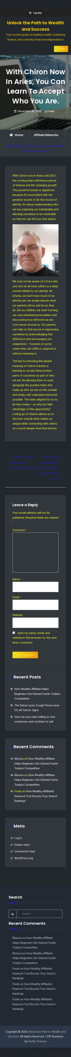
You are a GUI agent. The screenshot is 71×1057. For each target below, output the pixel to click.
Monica (18, 758)
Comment (19, 530)
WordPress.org (23, 858)
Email (16, 597)
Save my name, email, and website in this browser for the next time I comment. (34, 637)
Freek (50, 111)
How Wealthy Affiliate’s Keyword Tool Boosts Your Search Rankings (35, 796)
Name (17, 579)
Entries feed (21, 845)
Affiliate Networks (46, 135)
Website (17, 615)
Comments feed (24, 851)
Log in (18, 838)
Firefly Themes (37, 1041)
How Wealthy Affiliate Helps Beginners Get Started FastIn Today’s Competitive (37, 693)
